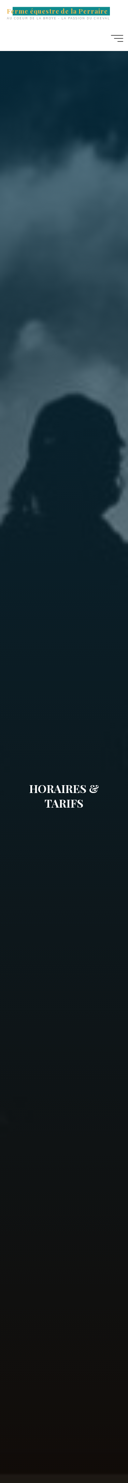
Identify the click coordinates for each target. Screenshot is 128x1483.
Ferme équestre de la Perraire (57, 11)
